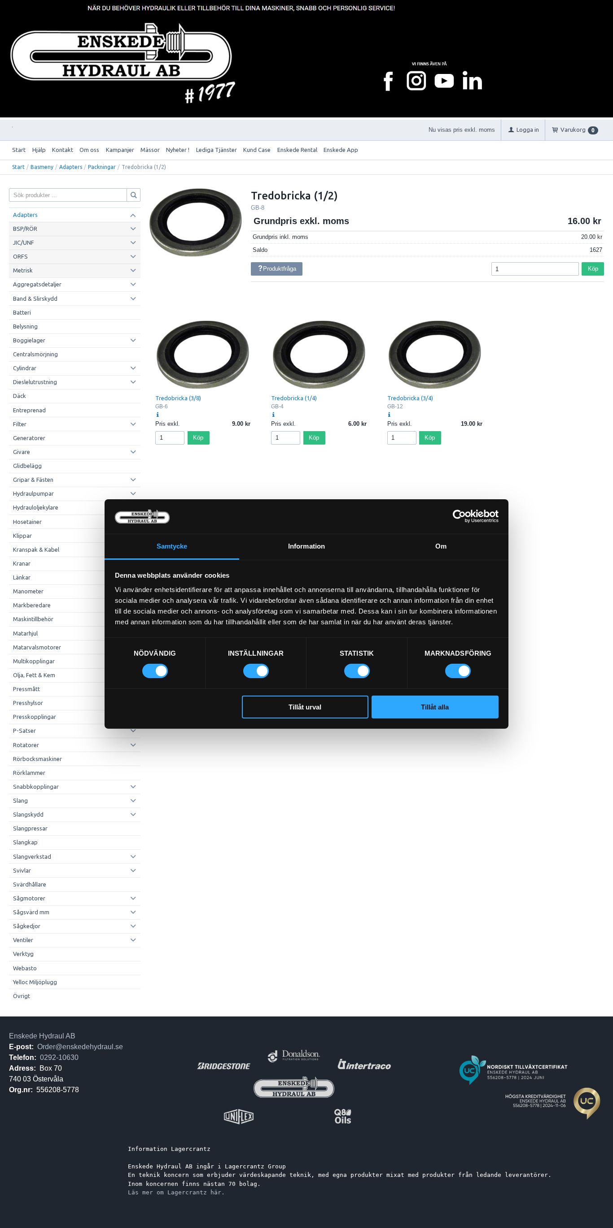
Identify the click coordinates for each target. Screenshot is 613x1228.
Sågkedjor (26, 926)
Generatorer (29, 438)
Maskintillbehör (33, 619)
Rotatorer (26, 745)
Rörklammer (29, 773)
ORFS (20, 256)
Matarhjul (25, 633)
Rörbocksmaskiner (37, 759)
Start (19, 150)
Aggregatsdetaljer (37, 284)
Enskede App (341, 150)
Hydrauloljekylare (35, 507)
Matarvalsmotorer (37, 647)
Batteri (22, 312)
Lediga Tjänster (216, 150)
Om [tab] (441, 546)
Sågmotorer (29, 898)
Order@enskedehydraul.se (80, 1047)
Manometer (28, 591)
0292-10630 (59, 1057)
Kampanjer (120, 150)
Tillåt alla (435, 707)
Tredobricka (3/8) (178, 398)
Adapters (70, 167)
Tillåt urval (305, 707)
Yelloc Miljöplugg (35, 982)
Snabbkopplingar (36, 786)
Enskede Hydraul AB (42, 1036)
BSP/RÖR (25, 228)
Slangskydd (28, 814)
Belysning (25, 326)
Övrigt (21, 996)
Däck (19, 396)
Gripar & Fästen (33, 479)
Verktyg (23, 954)
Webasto (25, 968)
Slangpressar (30, 828)
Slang (20, 800)
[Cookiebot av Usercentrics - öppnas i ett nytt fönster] (459, 516)
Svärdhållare (29, 884)
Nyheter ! (177, 150)
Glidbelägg (27, 466)
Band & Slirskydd (35, 298)
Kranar (22, 563)
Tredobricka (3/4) (410, 398)
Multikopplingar (34, 661)
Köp (593, 268)
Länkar (22, 577)
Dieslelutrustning (35, 382)
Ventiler (23, 940)
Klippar (22, 535)
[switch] (256, 671)
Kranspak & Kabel (36, 549)
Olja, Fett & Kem (34, 675)
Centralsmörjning (35, 354)
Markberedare (32, 605)
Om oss (89, 150)
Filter (19, 424)
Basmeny (42, 167)
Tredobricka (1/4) (294, 398)
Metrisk (23, 270)
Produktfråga (279, 268)
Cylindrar (24, 368)
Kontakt (62, 150)
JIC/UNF (23, 242)
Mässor (150, 150)
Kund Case (257, 150)
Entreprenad (29, 410)
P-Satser (24, 730)
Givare (21, 452)
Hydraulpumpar (33, 493)
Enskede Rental (297, 150)
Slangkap (25, 842)
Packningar (102, 167)
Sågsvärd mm (31, 912)
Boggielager (29, 340)
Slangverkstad (32, 856)
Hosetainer (27, 522)
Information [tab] (306, 546)
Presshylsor (28, 703)
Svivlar (22, 870)
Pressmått (26, 689)
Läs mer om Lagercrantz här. (176, 1192)
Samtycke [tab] (172, 546)
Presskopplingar (34, 716)
